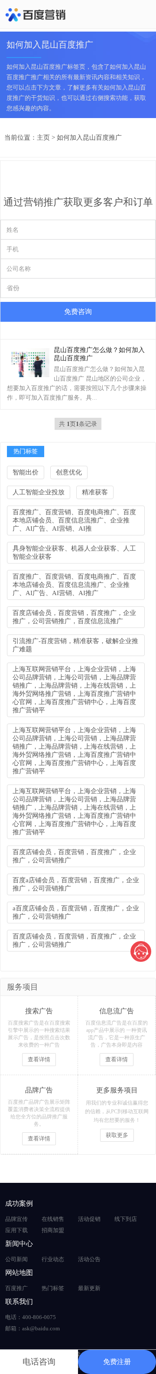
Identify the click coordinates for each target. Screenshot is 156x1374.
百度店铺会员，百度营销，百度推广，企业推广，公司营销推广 (74, 856)
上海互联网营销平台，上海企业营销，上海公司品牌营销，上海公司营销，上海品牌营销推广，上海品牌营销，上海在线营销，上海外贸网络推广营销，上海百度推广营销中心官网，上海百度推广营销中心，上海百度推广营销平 (74, 690)
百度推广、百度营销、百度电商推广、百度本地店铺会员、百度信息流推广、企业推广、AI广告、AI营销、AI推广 (74, 584)
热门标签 (53, 1288)
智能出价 (26, 472)
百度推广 (16, 1288)
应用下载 (16, 1230)
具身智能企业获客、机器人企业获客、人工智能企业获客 (74, 552)
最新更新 (89, 1288)
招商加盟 (53, 1230)
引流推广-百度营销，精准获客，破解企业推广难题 (75, 645)
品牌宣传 (16, 1219)
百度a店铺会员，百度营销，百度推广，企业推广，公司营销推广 (76, 884)
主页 (43, 137)
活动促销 (89, 1219)
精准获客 (95, 492)
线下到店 (125, 1219)
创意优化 (69, 472)
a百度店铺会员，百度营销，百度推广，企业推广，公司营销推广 (76, 912)
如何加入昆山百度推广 (89, 137)
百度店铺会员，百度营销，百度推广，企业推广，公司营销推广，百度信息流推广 (74, 617)
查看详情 (39, 1059)
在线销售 (53, 1219)
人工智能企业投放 (39, 492)
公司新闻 (16, 1259)
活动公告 (89, 1259)
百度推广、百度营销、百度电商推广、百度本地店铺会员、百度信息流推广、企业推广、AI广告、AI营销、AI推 (74, 520)
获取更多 (117, 1135)
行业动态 (53, 1259)
